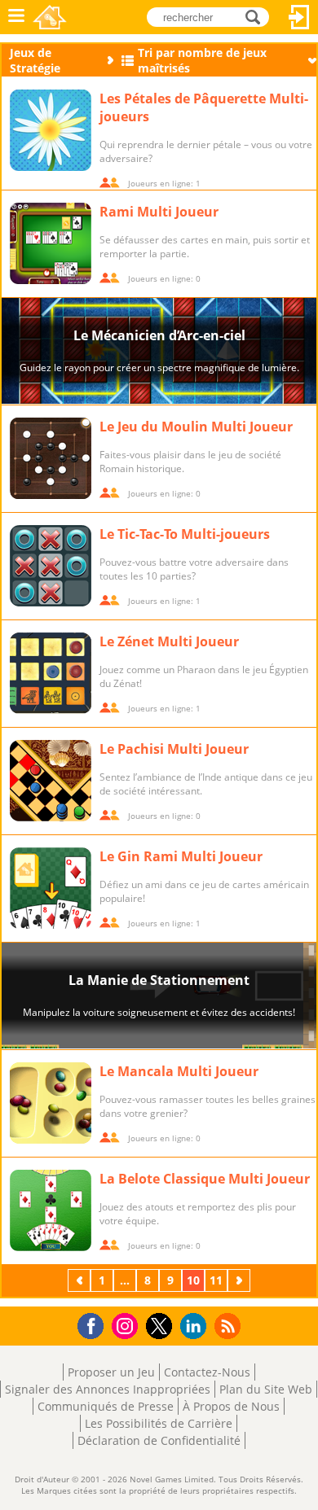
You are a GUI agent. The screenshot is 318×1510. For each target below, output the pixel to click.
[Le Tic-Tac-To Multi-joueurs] (50, 565)
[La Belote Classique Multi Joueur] (50, 1210)
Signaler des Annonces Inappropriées (107, 1389)
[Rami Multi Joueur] (50, 243)
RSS (229, 1326)
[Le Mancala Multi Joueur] (50, 1103)
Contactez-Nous (207, 1372)
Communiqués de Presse (106, 1406)
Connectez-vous (299, 17)
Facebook (95, 1324)
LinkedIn (196, 1326)
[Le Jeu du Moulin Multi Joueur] (50, 458)
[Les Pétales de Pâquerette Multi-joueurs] (50, 130)
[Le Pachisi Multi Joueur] (50, 780)
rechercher (257, 16)
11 (216, 1280)
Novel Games (50, 17)
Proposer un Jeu (111, 1372)
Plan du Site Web (265, 1389)
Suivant (240, 1280)
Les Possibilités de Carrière (158, 1423)
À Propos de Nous (231, 1406)
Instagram (127, 1325)
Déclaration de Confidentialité (159, 1440)
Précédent (81, 1280)
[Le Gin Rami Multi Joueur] (50, 888)
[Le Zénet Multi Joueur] (50, 673)
